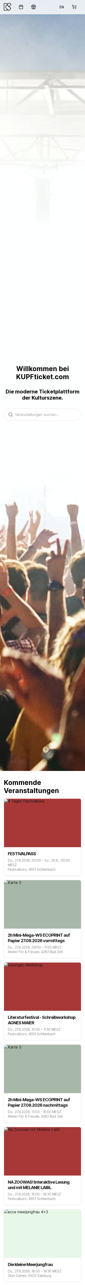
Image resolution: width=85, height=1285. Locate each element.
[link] (21, 7)
